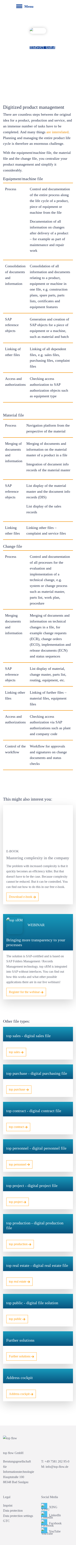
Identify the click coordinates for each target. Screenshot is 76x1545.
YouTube (54, 1531)
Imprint (7, 1505)
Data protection (13, 1510)
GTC (6, 1521)
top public (15, 1319)
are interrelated (57, 132)
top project (16, 1202)
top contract (17, 1127)
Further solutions (20, 1356)
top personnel (18, 1164)
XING (52, 1507)
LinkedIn (54, 1515)
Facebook (55, 1523)
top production (18, 1244)
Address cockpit (19, 1394)
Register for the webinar (25, 992)
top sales (15, 1052)
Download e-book (21, 896)
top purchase (17, 1089)
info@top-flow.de (57, 1466)
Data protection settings (18, 1516)
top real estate (18, 1281)
